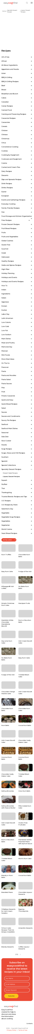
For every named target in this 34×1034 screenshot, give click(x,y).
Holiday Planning (7, 273)
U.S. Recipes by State (9, 505)
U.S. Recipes (6, 501)
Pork (3, 392)
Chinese (4, 134)
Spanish (4, 461)
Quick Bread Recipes (9, 404)
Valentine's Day (7, 509)
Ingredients (5, 294)
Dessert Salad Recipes (10, 473)
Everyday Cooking (8, 204)
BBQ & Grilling (6, 77)
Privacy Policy (11, 1030)
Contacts (29, 1023)
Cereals (4, 126)
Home (4, 11)
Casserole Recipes (8, 118)
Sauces (4, 412)
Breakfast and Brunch (9, 94)
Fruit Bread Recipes (8, 228)
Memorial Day (6, 347)
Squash (4, 480)
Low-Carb (5, 326)
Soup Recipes (6, 449)
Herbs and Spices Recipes (11, 265)
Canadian (5, 102)
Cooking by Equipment (10, 155)
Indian (3, 290)
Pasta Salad (6, 379)
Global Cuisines (7, 241)
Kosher (4, 310)
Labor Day (5, 314)
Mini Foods (5, 355)
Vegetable (5, 513)
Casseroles (5, 122)
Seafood (4, 424)
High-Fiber (5, 269)
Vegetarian (5, 525)
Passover (5, 367)
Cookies (4, 151)
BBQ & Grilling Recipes (10, 81)
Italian (3, 298)
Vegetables (5, 521)
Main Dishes (6, 339)
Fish (3, 212)
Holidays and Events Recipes (12, 281)
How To (4, 285)
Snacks (4, 445)
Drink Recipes (6, 183)
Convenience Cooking (9, 147)
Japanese (5, 302)
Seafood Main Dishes (9, 428)
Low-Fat (4, 330)
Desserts (4, 175)
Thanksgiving (6, 492)
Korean (4, 306)
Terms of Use (22, 1030)
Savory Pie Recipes (8, 420)
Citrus (3, 143)
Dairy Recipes (6, 171)
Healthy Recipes (7, 261)
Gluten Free (5, 245)
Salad (3, 408)
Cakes (3, 98)
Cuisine (4, 163)
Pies (3, 388)
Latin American (7, 318)
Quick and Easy (7, 400)
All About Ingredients (9, 65)
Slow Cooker (6, 441)
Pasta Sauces (6, 383)
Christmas (5, 139)
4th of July (5, 57)
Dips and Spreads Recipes (11, 179)
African (4, 61)
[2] (20, 954)
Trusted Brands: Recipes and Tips (14, 496)
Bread (3, 90)
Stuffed (4, 484)
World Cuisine (6, 529)
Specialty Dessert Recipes (12, 11)
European (5, 196)
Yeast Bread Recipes (9, 533)
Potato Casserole (8, 396)
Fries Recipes (6, 220)
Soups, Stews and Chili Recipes (13, 453)
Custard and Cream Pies (10, 167)
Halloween (5, 257)
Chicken (4, 130)
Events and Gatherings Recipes (13, 200)
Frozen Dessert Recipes (10, 224)
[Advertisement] (17, 31)
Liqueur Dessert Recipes (25, 11)
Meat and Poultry (8, 343)
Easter (3, 192)
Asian (3, 73)
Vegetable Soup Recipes (10, 517)
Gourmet (4, 249)
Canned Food (6, 110)
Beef (3, 85)
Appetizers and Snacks (10, 69)
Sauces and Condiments (10, 416)
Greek (3, 253)
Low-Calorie (6, 322)
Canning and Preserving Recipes (13, 114)
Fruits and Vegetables (9, 237)
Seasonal (4, 432)
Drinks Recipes (7, 188)
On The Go (5, 363)
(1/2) (16, 954)
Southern (4, 457)
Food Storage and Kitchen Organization (16, 216)
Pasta (3, 371)
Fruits (3, 232)
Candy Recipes (7, 106)
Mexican (4, 351)
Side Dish (4, 437)
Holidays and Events (9, 277)
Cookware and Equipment (11, 159)
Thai (3, 488)
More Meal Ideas (7, 359)
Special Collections (8, 465)
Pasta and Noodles (8, 375)
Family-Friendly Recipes (10, 208)
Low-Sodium (6, 334)
